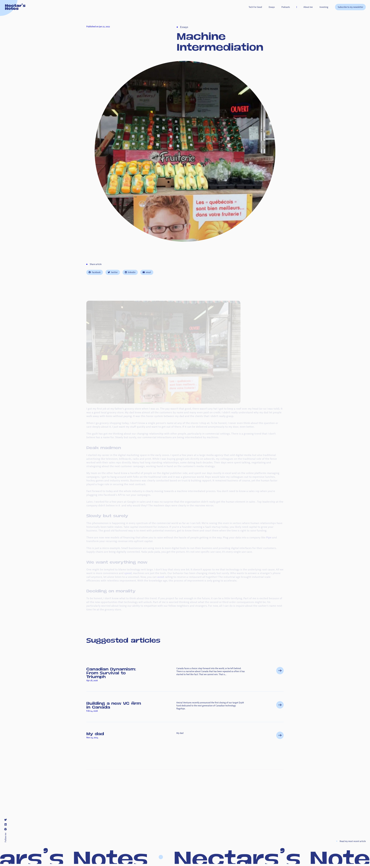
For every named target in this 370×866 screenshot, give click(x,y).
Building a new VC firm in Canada (113, 704)
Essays (272, 7)
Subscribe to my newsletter (350, 7)
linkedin (131, 272)
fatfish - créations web (285, 823)
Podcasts (285, 7)
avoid (160, 576)
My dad (95, 733)
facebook (96, 272)
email (148, 272)
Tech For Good (255, 7)
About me (308, 7)
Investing (324, 7)
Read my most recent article (353, 841)
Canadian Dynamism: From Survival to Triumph (111, 672)
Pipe (268, 537)
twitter (114, 272)
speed (128, 573)
